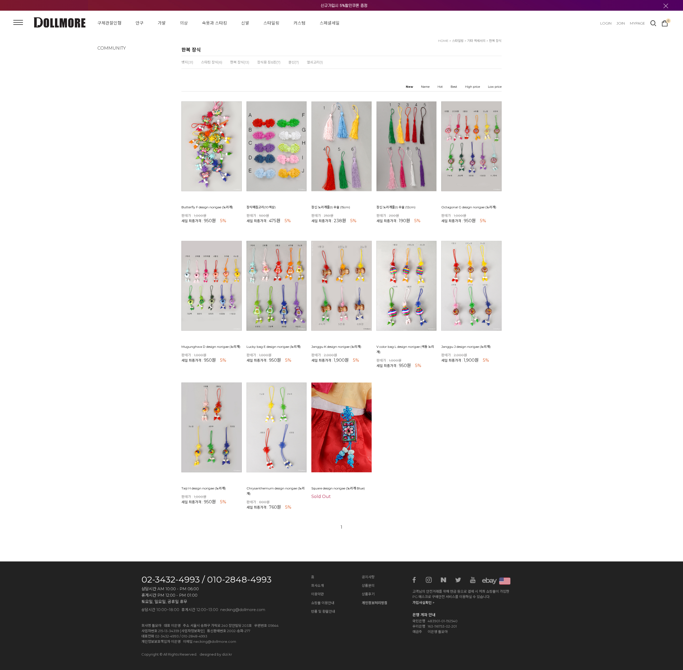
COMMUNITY (111, 48)
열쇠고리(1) (315, 62)
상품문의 (368, 585)
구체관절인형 (109, 23)
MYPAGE (637, 23)
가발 (162, 23)
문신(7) (293, 62)
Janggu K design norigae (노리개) (336, 347)
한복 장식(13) (239, 62)
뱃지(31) (187, 62)
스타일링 (271, 23)
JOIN (621, 23)
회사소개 (317, 585)
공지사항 (368, 577)
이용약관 (317, 594)
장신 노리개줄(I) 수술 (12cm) (395, 207)
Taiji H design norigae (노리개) (203, 488)
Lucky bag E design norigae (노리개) (274, 347)
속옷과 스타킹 (214, 23)
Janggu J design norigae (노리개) (466, 347)
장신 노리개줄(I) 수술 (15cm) (330, 207)
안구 (140, 23)
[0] (665, 23)
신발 (245, 23)
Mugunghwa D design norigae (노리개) (210, 347)
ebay (487, 580)
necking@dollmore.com (214, 641)
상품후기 (368, 594)
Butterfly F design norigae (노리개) (207, 207)
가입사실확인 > (423, 602)
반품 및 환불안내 (323, 611)
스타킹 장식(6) (211, 62)
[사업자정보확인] (192, 631)
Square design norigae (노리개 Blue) (338, 488)
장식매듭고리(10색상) (261, 207)
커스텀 (299, 23)
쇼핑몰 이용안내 (322, 603)
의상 (184, 23)
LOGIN (605, 23)
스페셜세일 (330, 23)
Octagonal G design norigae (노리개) (468, 207)
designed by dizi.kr (216, 654)
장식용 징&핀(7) (268, 62)
